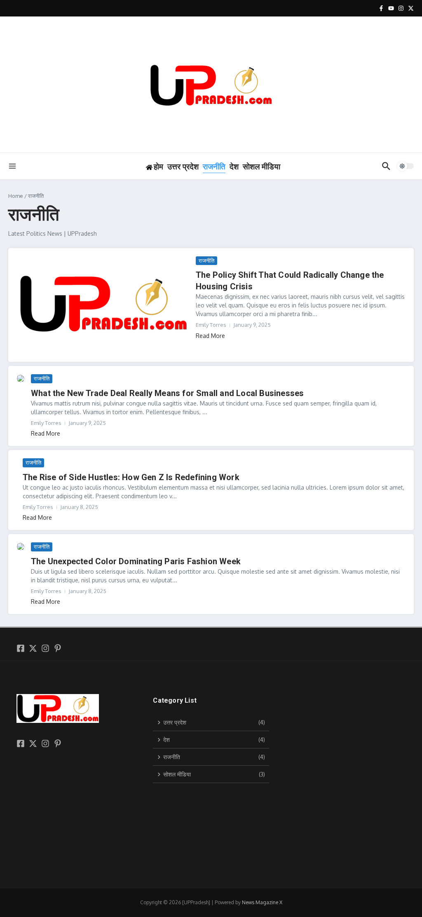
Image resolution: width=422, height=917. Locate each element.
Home (15, 195)
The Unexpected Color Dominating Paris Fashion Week (136, 561)
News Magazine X (262, 902)
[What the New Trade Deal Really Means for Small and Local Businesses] (20, 378)
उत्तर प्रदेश (183, 166)
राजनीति (214, 166)
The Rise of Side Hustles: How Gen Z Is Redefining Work (131, 477)
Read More (210, 335)
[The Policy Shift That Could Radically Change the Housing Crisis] (103, 305)
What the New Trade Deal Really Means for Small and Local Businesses (167, 393)
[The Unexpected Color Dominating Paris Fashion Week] (20, 546)
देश (234, 166)
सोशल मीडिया (261, 166)
